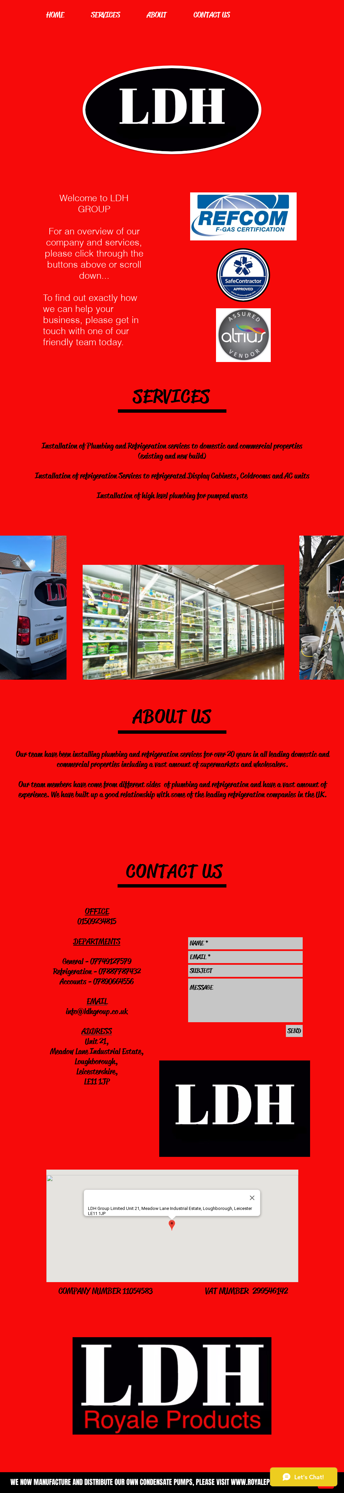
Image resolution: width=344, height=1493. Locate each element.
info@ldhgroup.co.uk (97, 1011)
